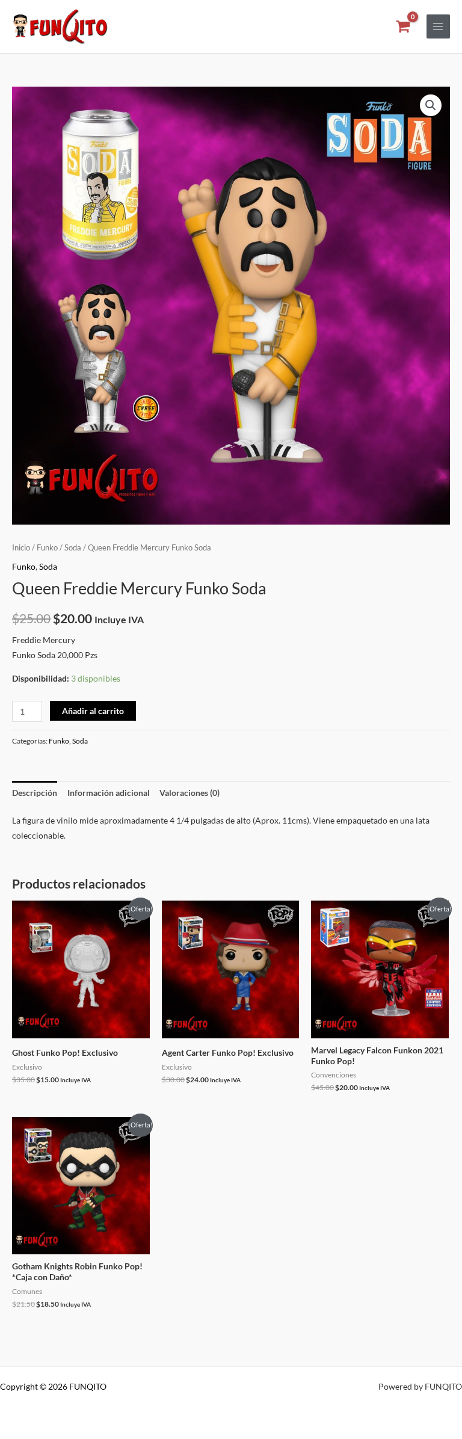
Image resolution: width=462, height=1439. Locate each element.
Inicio (21, 547)
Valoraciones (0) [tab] (189, 792)
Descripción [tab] (34, 792)
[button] (431, 105)
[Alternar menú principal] (438, 26)
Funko (47, 547)
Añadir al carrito (93, 711)
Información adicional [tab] (108, 792)
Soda (72, 547)
